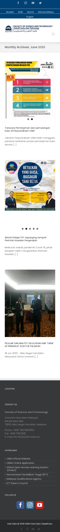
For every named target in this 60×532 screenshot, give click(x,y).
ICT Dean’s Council (17, 483)
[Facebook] (20, 505)
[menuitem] (10, 11)
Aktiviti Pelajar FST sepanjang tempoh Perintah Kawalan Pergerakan (26, 239)
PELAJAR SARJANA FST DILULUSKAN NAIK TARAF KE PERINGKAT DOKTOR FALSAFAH (29, 345)
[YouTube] (40, 505)
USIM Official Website (18, 458)
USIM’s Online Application (20, 463)
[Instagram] (30, 505)
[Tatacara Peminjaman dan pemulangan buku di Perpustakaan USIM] (30, 90)
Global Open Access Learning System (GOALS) (27, 469)
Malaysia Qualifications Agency (24, 478)
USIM (27, 523)
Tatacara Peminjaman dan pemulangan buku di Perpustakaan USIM (27, 129)
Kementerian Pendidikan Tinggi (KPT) (27, 474)
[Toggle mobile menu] (53, 34)
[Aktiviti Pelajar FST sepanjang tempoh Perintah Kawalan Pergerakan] (30, 185)
